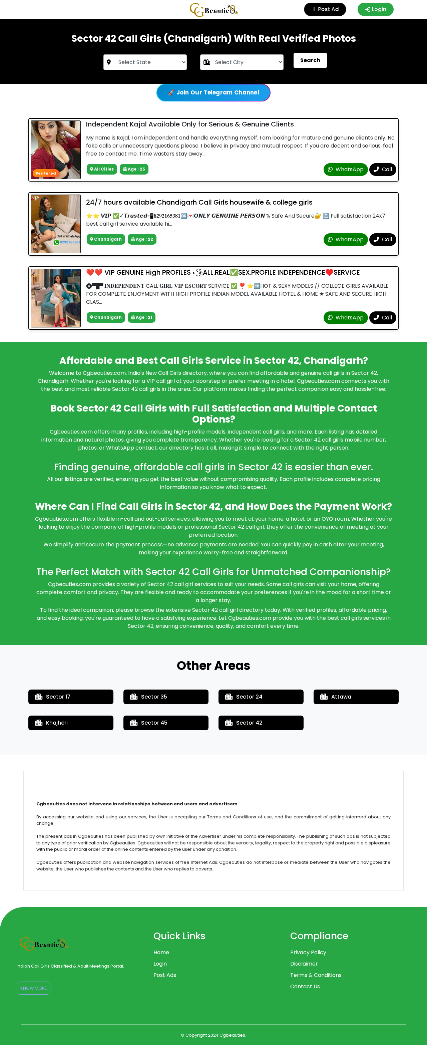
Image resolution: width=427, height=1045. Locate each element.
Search (310, 60)
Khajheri (57, 723)
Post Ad (328, 9)
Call (386, 169)
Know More (33, 988)
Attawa (341, 697)
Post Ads (164, 975)
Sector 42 (249, 723)
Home (161, 952)
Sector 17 (58, 697)
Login (379, 9)
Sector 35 (154, 697)
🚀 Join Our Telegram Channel (213, 92)
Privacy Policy (308, 952)
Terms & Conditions (316, 975)
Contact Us (305, 986)
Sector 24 (249, 697)
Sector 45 (154, 723)
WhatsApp (349, 169)
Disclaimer (304, 964)
